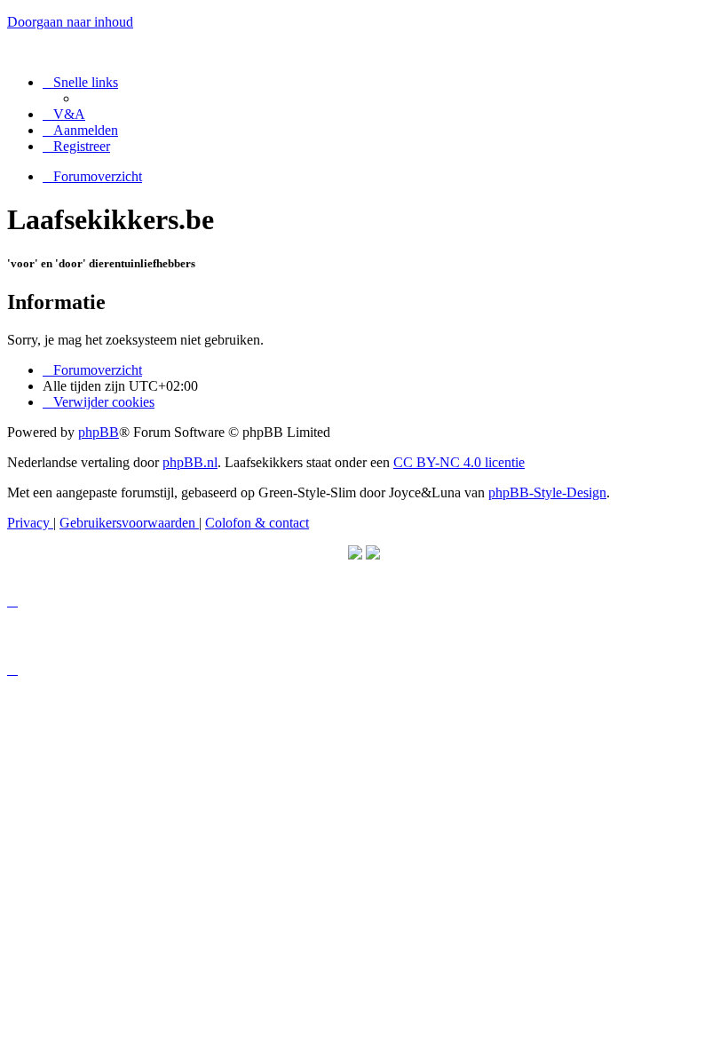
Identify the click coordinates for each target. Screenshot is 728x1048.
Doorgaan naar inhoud (70, 21)
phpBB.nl (190, 462)
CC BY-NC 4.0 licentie (459, 462)
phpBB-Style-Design (547, 492)
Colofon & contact (257, 522)
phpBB (98, 432)
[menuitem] (64, 114)
